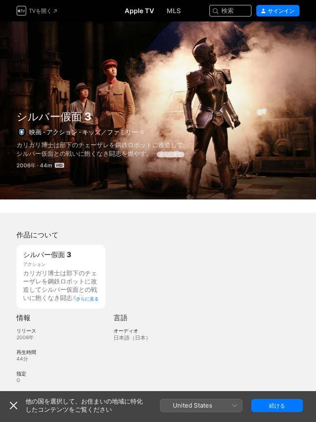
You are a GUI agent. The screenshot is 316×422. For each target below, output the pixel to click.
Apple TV (139, 11)
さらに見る (170, 154)
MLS (174, 11)
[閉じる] (13, 405)
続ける (277, 405)
